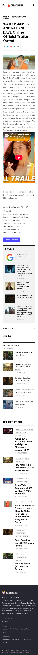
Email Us (5, 621)
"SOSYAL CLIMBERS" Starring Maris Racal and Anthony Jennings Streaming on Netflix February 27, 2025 (24, 312)
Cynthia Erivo (20, 435)
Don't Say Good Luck (22, 537)
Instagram (15, 640)
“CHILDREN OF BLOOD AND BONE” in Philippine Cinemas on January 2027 (24, 444)
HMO (30, 502)
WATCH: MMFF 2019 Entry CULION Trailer (25, 296)
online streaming (21, 482)
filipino (6, 19)
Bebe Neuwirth (20, 530)
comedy (6, 17)
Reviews (5, 629)
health (24, 502)
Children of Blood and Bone (24, 429)
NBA (26, 479)
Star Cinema (8, 226)
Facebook (6, 640)
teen (18, 226)
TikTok (4, 643)
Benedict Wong (21, 557)
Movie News (14, 629)
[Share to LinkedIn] (14, 47)
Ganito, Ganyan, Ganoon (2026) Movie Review (24, 391)
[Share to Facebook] (4, 47)
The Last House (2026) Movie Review (24, 402)
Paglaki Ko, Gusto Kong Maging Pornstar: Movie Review (23, 285)
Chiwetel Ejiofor (21, 432)
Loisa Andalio (16, 220)
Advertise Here (22, 254)
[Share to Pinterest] (11, 47)
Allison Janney (20, 554)
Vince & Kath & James (11, 232)
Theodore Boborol (10, 229)
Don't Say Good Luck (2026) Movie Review (23, 379)
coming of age (20, 533)
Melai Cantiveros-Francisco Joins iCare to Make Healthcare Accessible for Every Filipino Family (24, 514)
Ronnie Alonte (19, 223)
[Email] (18, 47)
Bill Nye (27, 458)
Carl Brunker (20, 461)
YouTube (27, 640)
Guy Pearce (19, 560)
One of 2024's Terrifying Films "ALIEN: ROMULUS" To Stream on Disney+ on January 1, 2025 (24, 271)
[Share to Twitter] (7, 47)
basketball (19, 479)
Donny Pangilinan (19, 17)
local (5, 220)
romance (6, 223)
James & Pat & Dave (20, 217)
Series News (25, 629)
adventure (19, 458)
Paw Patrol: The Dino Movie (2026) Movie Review (23, 366)
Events (4, 632)
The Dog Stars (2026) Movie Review (23, 353)
